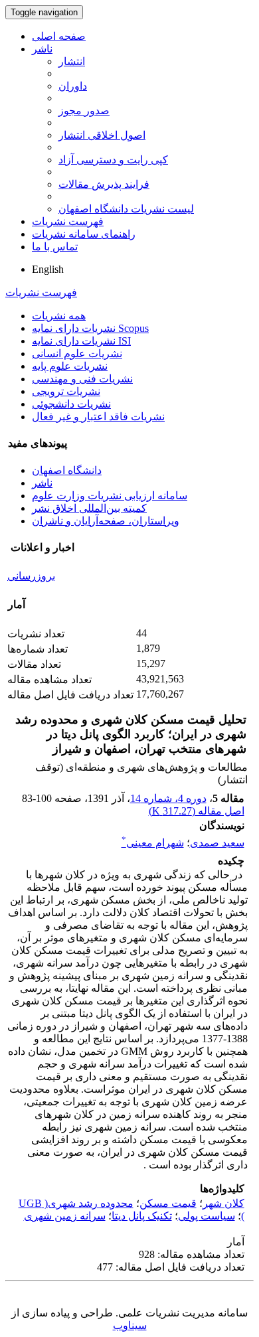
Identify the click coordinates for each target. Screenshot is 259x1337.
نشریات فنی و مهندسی (82, 378)
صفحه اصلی (59, 36)
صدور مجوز (84, 110)
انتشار (71, 61)
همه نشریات (59, 315)
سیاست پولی (206, 1215)
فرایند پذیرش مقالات (103, 184)
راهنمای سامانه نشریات (83, 234)
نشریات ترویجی (66, 391)
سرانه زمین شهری (65, 1215)
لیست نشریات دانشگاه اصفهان (126, 208)
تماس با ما (55, 246)
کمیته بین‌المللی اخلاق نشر (89, 508)
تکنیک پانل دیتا (142, 1215)
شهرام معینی (153, 842)
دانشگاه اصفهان (67, 470)
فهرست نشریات (68, 221)
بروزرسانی (31, 576)
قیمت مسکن (168, 1203)
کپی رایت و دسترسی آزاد (113, 159)
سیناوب (130, 1325)
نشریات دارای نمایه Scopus (90, 328)
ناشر (42, 48)
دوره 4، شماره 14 (168, 798)
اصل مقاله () (196, 811)
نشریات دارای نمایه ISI (81, 341)
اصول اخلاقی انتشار (101, 135)
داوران (72, 86)
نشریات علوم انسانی (77, 353)
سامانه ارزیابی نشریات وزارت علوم (109, 495)
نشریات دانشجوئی (71, 404)
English (48, 269)
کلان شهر (223, 1203)
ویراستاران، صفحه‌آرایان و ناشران (105, 520)
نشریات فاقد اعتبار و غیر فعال (98, 416)
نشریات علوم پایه (70, 366)
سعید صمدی (217, 842)
